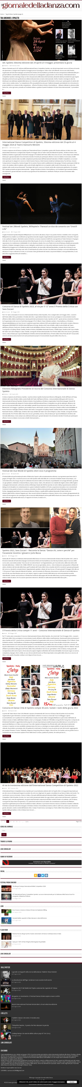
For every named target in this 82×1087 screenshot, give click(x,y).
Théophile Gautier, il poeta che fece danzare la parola (30, 1025)
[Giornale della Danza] (41, 5)
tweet (4, 96)
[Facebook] (39, 875)
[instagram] (46, 875)
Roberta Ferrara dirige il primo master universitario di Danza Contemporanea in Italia (36, 933)
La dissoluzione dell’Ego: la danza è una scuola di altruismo (32, 980)
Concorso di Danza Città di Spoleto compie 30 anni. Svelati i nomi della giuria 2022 (40, 708)
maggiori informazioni (59, 1082)
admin (5, 556)
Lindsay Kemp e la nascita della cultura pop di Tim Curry (31, 1033)
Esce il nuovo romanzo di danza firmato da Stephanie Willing (29, 910)
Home (2, 14)
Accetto (72, 1082)
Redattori (6, 65)
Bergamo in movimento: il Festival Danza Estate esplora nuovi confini (36, 996)
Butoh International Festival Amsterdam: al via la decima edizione (34, 1004)
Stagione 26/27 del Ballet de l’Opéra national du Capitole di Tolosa (34, 988)
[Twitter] (42, 875)
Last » (27, 821)
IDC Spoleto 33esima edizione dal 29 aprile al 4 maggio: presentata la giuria (37, 63)
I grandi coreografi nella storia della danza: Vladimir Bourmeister (34, 972)
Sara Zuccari (7, 232)
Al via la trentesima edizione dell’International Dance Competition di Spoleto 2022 (40, 785)
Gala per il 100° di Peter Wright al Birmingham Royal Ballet (29, 942)
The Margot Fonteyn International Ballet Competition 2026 (29, 886)
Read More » (7, 93)
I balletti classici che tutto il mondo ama (25, 1018)
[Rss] (35, 875)
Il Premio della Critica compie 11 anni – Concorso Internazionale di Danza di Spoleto (41, 630)
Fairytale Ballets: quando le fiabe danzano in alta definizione (29, 918)
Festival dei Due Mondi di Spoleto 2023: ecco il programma (29, 471)
